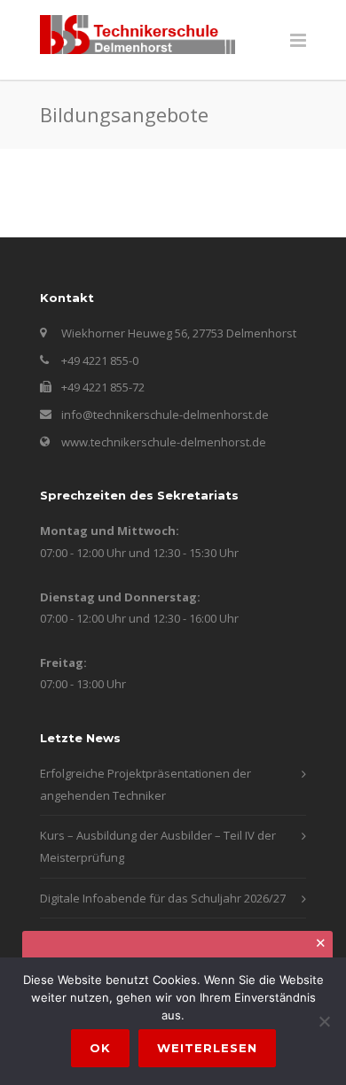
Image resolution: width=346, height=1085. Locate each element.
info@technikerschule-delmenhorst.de (165, 414)
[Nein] (324, 1021)
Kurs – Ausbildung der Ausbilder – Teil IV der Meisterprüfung (158, 846)
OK (100, 1048)
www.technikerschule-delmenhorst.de (163, 442)
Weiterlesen (207, 1048)
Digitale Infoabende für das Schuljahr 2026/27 (163, 898)
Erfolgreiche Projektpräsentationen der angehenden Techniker (145, 784)
